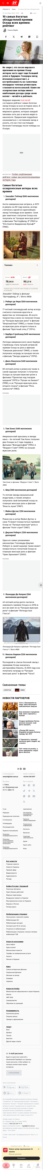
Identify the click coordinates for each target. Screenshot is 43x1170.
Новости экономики (14, 942)
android (9, 1087)
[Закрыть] (38, 1149)
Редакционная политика (11, 816)
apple (24, 1087)
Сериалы (9, 981)
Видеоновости (11, 873)
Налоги (9, 956)
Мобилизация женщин (14, 923)
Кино (14, 9)
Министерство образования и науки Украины (22, 991)
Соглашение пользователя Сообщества (28, 814)
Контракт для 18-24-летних (16, 926)
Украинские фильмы (13, 972)
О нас (4, 809)
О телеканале (7, 820)
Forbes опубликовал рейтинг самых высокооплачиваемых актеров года (21, 177)
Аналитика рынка (12, 1013)
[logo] (14, 3)
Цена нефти (10, 944)
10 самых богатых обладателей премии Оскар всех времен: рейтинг (29, 9)
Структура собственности (28, 837)
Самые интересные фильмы (16, 969)
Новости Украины (12, 867)
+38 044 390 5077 (29, 777)
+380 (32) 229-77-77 (15, 1123)
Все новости (11, 861)
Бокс (8, 1029)
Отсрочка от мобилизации (15, 929)
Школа (8, 994)
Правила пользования (10, 830)
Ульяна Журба (13, 30)
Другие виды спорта (13, 1041)
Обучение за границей (14, 1003)
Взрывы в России (12, 904)
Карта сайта (27, 845)
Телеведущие (7, 823)
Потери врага (11, 907)
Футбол (9, 1033)
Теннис (8, 1035)
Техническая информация (27, 824)
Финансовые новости (14, 950)
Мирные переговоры (14, 895)
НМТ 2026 (9, 997)
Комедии (9, 978)
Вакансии (26, 833)
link (24, 785)
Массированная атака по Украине (18, 901)
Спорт (8, 1027)
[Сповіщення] (40, 3)
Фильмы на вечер (12, 975)
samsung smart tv (24, 1093)
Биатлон (9, 1038)
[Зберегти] (37, 37)
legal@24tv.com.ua (28, 1126)
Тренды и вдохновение (14, 1019)
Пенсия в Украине (12, 959)
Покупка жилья (11, 1016)
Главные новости (12, 864)
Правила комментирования (29, 819)
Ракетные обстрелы (13, 889)
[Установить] (21, 1154)
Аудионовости (11, 876)
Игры (25, 848)
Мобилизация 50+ (12, 920)
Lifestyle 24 (6, 9)
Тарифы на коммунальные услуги (18, 953)
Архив (25, 841)
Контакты (26, 829)
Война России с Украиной (17, 886)
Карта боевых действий (14, 892)
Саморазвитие (11, 1000)
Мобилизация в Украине (16, 914)
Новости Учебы (12, 989)
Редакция (6, 812)
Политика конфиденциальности (10, 835)
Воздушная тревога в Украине (17, 898)
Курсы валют (11, 947)
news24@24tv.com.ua (10, 777)
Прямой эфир (11, 870)
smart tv (9, 1093)
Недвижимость (12, 1011)
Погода (8, 879)
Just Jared (25, 100)
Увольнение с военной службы (17, 917)
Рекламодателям (8, 827)
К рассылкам (14, 1073)
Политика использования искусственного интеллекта (8, 841)
